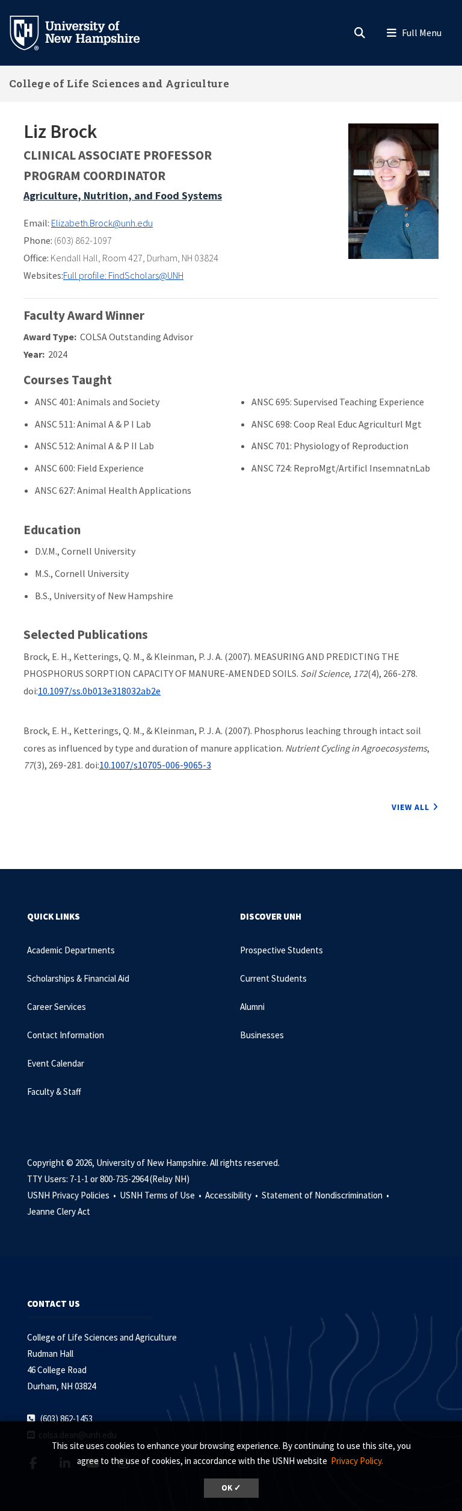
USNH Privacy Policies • (72, 1195)
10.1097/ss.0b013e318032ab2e (99, 691)
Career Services (56, 1006)
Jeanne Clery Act (58, 1211)
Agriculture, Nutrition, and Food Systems (122, 195)
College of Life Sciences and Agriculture (119, 83)
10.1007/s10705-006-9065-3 (155, 765)
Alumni (252, 1006)
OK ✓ (231, 1488)
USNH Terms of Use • (161, 1195)
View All (411, 807)
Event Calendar (55, 1063)
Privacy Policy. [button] (357, 1460)
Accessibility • (232, 1195)
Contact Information (65, 1035)
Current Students (273, 978)
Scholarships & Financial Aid (78, 978)
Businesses (262, 1035)
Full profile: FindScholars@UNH (123, 275)
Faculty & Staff (54, 1091)
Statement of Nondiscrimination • (326, 1195)
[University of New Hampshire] (84, 32)
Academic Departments (71, 950)
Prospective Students (281, 950)
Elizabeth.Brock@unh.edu (102, 223)
